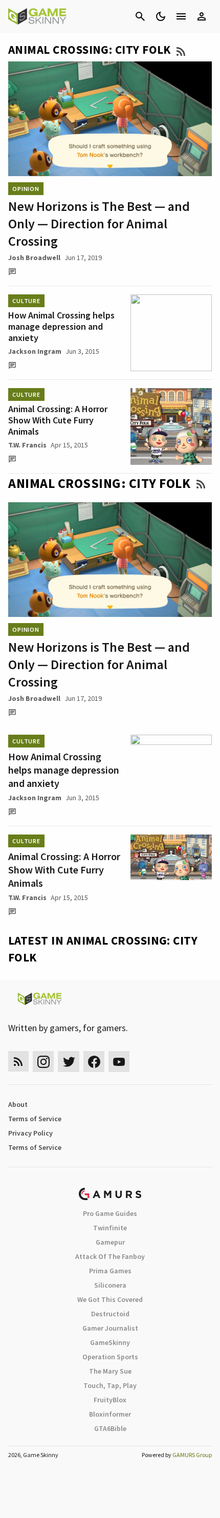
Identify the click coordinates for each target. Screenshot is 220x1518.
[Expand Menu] (181, 16)
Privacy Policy (30, 1133)
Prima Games (110, 1270)
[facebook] (93, 1061)
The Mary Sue (110, 1371)
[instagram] (43, 1061)
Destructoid (110, 1313)
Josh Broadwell (34, 257)
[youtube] (119, 1061)
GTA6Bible (110, 1428)
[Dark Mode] (160, 16)
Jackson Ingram (34, 351)
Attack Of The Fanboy (110, 1256)
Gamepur (110, 1242)
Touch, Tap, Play (110, 1385)
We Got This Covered (110, 1299)
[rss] (18, 1061)
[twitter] (68, 1061)
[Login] (201, 16)
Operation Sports (110, 1356)
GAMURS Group (192, 1455)
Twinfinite (110, 1227)
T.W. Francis (27, 445)
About (18, 1104)
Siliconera (110, 1285)
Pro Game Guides (110, 1213)
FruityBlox (110, 1399)
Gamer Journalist (110, 1328)
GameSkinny (110, 1342)
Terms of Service (34, 1118)
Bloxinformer (110, 1414)
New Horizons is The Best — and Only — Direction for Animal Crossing (99, 223)
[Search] (140, 16)
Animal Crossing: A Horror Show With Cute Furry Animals (57, 420)
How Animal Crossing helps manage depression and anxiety (61, 326)
